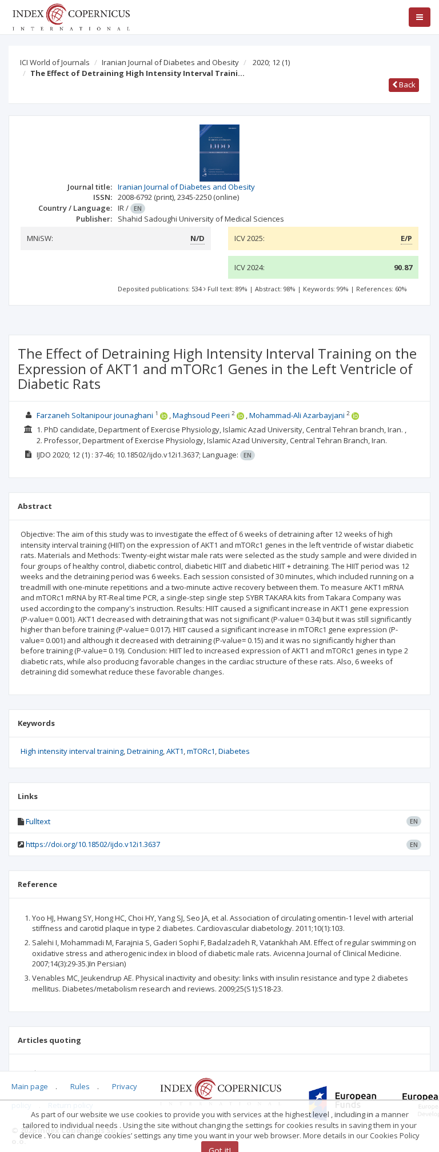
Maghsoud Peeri (201, 415)
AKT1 (174, 751)
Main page (29, 1086)
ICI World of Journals (55, 62)
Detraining (145, 751)
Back (406, 84)
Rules (80, 1086)
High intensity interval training (72, 751)
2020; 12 (271, 62)
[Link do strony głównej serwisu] (71, 16)
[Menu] (419, 17)
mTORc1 (201, 751)
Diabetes (234, 751)
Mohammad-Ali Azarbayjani (297, 415)
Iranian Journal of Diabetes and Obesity (170, 62)
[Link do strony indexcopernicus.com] (220, 1091)
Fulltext (38, 821)
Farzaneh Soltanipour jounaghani (95, 415)
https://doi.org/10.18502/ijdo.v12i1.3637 (93, 844)
